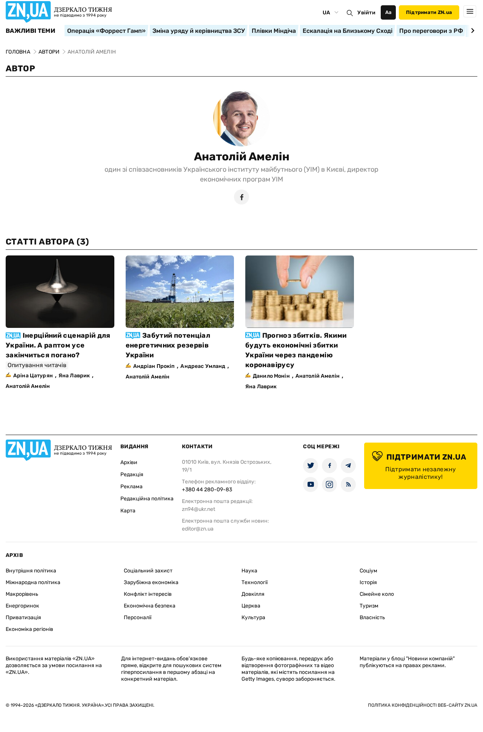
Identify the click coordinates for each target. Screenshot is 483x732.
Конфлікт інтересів (148, 594)
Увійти (366, 12)
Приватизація (23, 617)
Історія (368, 582)
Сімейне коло (377, 594)
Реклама (131, 486)
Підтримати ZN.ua (429, 12)
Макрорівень (22, 594)
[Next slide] (471, 30)
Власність (372, 617)
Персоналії (137, 617)
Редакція (131, 474)
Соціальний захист (148, 570)
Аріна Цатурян (33, 375)
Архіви (128, 462)
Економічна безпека (149, 606)
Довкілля (253, 594)
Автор (20, 68)
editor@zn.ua (198, 529)
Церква (251, 606)
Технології (255, 582)
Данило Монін (271, 376)
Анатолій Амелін (241, 156)
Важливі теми (30, 31)
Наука (249, 570)
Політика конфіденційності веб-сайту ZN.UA (422, 705)
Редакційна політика (147, 498)
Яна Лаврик (74, 375)
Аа (388, 12)
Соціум (368, 570)
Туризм (369, 606)
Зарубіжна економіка (151, 582)
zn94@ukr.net (198, 509)
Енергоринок (22, 606)
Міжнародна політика (33, 582)
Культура (253, 617)
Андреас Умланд (202, 366)
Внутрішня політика (31, 570)
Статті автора (47, 242)
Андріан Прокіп (154, 366)
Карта (127, 510)
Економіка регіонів (29, 629)
